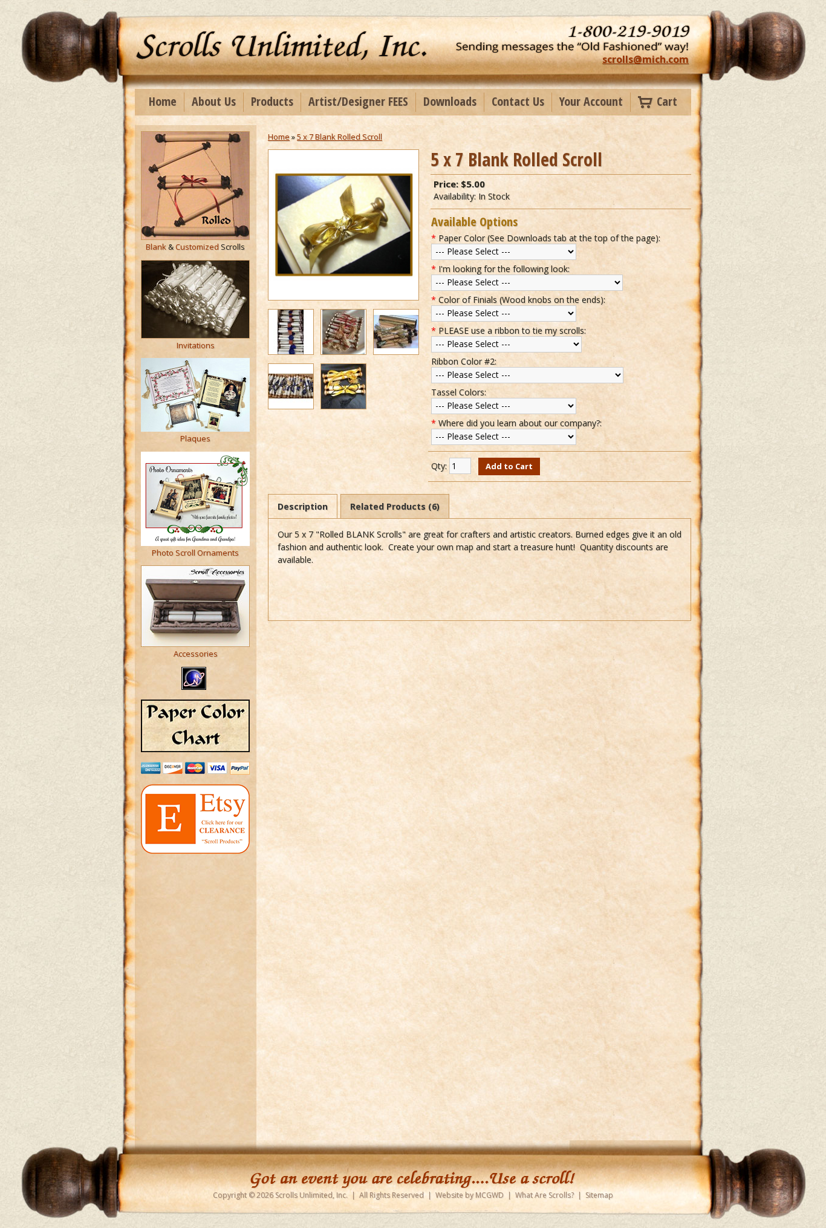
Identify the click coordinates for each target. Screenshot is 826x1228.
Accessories (196, 653)
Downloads (449, 101)
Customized (197, 246)
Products (272, 101)
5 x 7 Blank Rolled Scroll (339, 136)
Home (163, 101)
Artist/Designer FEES (358, 101)
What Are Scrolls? (544, 1195)
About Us (214, 101)
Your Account (591, 101)
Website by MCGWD (469, 1195)
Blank (156, 246)
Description (303, 506)
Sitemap (599, 1195)
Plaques (195, 438)
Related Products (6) (395, 506)
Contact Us (518, 101)
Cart (667, 101)
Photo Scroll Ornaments (195, 552)
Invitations (196, 345)
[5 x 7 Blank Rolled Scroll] (343, 297)
